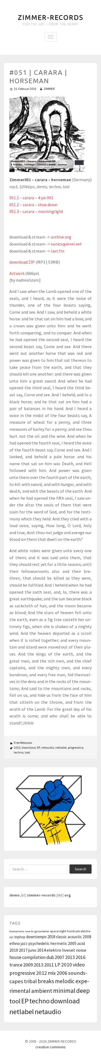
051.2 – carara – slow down (33, 204)
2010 (17, 747)
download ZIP (22, 262)
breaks (46, 981)
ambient (41, 990)
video (79, 964)
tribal (30, 981)
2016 (80, 957)
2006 (62, 972)
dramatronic (16, 931)
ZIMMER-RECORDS (50, 17)
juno (32, 950)
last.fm (57, 251)
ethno (14, 943)
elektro (54, 950)
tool (27, 752)
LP (57, 964)
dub (50, 957)
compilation (34, 957)
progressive (75, 747)
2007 (59, 957)
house (15, 957)
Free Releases (23, 743)
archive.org (61, 237)
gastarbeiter (41, 931)
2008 (87, 936)
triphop (20, 937)
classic (61, 936)
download (29, 747)
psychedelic (39, 943)
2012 (41, 973)
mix (52, 973)
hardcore (73, 931)
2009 (28, 965)
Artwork (17, 273)
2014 (41, 950)
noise (81, 950)
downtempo (36, 936)
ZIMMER (49, 89)
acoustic (75, 936)
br (32, 931)
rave (27, 931)
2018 (51, 936)
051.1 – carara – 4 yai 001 (31, 197)
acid (81, 943)
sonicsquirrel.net (66, 244)
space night (58, 931)
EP (38, 747)
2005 (72, 943)
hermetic (58, 943)
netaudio (47, 747)
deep (83, 990)
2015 (70, 957)
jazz (24, 943)
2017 (23, 950)
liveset (68, 950)
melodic (65, 981)
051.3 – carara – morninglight (36, 211)
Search (80, 869)
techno (18, 752)
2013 (38, 965)
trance (15, 965)
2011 (49, 965)
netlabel (61, 747)
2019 (13, 950)
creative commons (51, 1047)
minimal (64, 990)
